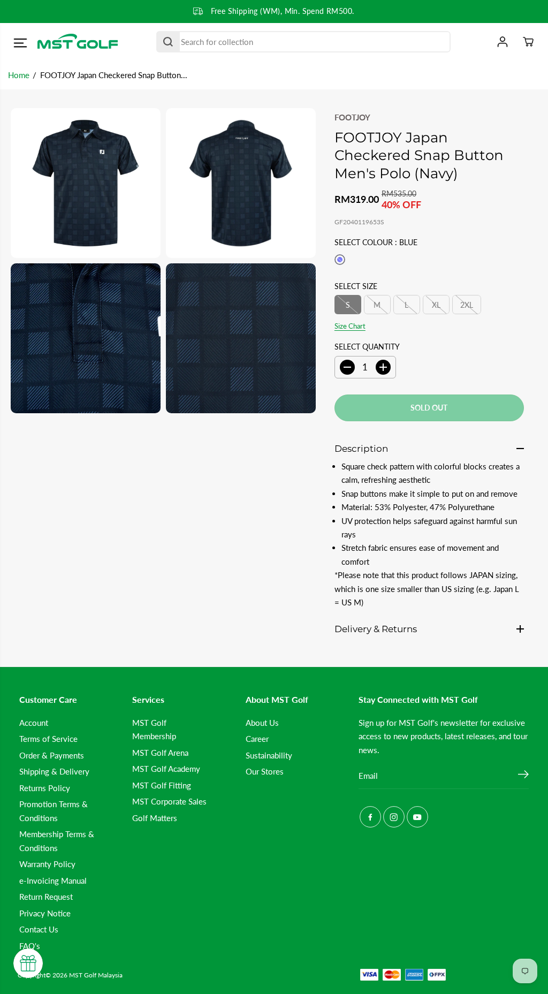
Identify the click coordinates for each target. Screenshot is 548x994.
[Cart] (528, 42)
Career (257, 738)
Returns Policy (44, 788)
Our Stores (265, 771)
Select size (355, 286)
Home (18, 75)
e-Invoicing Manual (53, 880)
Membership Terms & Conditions (56, 840)
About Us (262, 722)
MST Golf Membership (154, 729)
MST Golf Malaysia (96, 975)
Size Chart (350, 326)
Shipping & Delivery (54, 771)
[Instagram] (394, 817)
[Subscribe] (523, 775)
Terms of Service (48, 738)
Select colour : (375, 242)
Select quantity (367, 346)
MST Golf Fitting (161, 785)
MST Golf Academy (166, 768)
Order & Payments (51, 755)
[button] (20, 43)
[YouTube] (417, 817)
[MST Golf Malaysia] (77, 42)
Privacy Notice (45, 913)
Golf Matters (154, 818)
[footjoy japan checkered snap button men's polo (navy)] (86, 183)
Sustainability (269, 755)
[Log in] (502, 42)
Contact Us (38, 929)
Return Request (46, 896)
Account (33, 722)
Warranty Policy (47, 864)
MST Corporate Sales (169, 801)
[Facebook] (370, 817)
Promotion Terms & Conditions (53, 810)
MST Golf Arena (160, 752)
